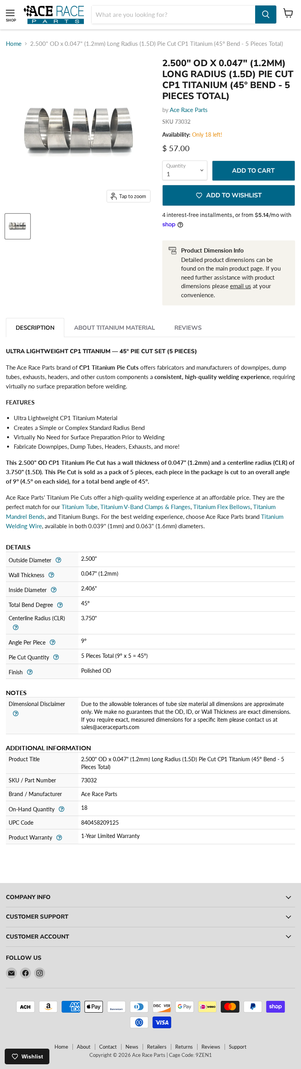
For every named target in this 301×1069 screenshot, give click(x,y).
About (84, 1047)
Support (238, 1047)
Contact (108, 1047)
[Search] (265, 14)
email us (240, 285)
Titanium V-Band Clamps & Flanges (145, 506)
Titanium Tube (80, 506)
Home (14, 43)
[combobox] (173, 14)
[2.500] (17, 226)
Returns (184, 1047)
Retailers (157, 1047)
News (131, 1047)
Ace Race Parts (189, 109)
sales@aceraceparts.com (110, 727)
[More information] (58, 559)
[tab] (35, 327)
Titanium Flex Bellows (221, 506)
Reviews (210, 1047)
